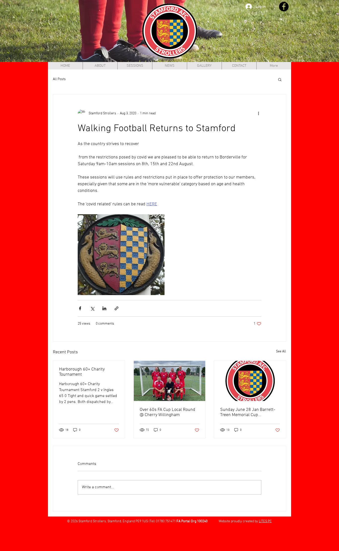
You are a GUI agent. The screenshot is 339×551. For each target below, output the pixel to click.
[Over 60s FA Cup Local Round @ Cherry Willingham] (169, 381)
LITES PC (265, 521)
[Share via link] (116, 308)
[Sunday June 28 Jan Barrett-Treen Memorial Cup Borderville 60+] (250, 381)
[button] (279, 79)
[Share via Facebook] (80, 308)
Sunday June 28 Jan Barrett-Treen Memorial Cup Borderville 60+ (247, 412)
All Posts (59, 79)
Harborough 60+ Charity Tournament (82, 372)
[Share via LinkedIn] (104, 308)
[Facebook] (284, 6)
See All (281, 351)
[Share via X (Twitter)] (92, 308)
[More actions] (258, 113)
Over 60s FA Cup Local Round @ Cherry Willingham (167, 412)
